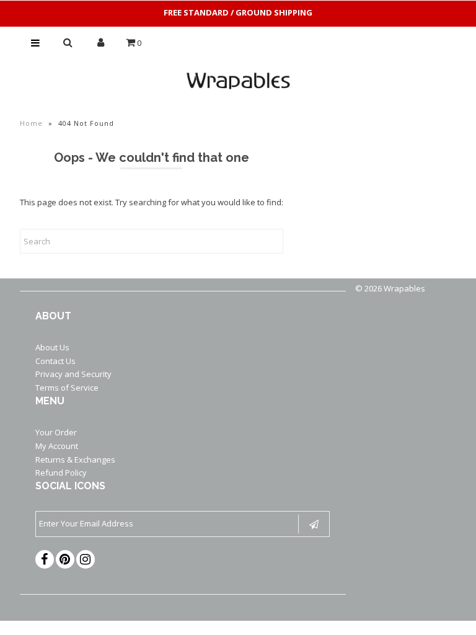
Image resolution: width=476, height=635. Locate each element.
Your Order (56, 432)
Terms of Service (67, 387)
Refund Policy (61, 472)
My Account (56, 445)
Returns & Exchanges (75, 459)
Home (31, 123)
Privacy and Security (73, 374)
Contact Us (55, 360)
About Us (52, 347)
